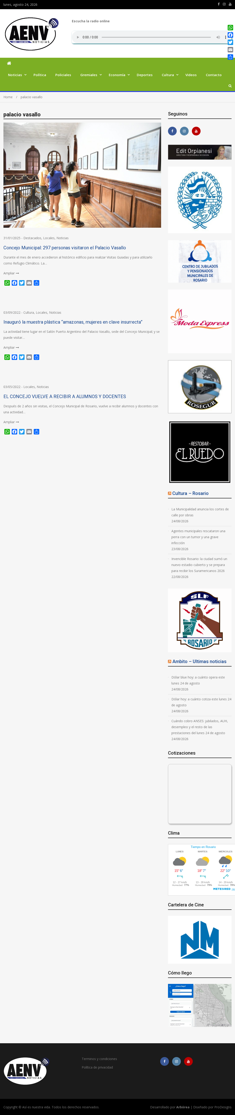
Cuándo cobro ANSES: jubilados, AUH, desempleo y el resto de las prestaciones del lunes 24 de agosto (199, 727)
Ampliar (9, 273)
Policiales (63, 74)
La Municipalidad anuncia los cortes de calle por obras (200, 512)
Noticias (15, 74)
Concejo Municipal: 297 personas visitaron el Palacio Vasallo (64, 247)
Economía (117, 74)
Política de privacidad (97, 1067)
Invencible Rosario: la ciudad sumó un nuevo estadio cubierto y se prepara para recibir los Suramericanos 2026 (199, 565)
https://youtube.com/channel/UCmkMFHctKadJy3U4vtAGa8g (230, 4)
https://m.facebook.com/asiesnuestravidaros (219, 4)
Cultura (168, 74)
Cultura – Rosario (190, 493)
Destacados (32, 238)
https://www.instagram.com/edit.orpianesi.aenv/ (224, 4)
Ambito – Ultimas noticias (199, 661)
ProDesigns (223, 1107)
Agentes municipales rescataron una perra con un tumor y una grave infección (198, 537)
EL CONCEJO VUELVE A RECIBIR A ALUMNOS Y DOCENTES (64, 396)
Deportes (145, 74)
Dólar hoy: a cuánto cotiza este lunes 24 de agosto (201, 702)
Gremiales (88, 74)
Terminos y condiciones (99, 1059)
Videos (191, 74)
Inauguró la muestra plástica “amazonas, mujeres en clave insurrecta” (73, 322)
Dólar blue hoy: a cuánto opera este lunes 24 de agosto (198, 680)
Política (40, 74)
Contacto (214, 74)
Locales (49, 238)
